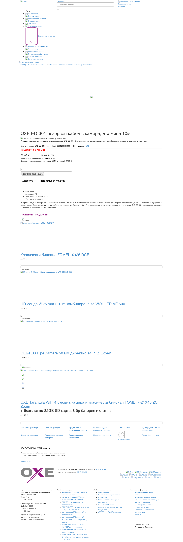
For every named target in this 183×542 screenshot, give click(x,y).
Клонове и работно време (145, 497)
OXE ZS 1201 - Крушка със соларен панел (73, 503)
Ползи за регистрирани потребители (144, 510)
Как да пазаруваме (142, 502)
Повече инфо (26, 461)
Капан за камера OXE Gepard (74, 497)
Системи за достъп (35, 48)
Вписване (124, 1)
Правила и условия (143, 507)
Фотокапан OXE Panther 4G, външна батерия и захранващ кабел (74, 519)
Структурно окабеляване (38, 54)
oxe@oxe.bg (62, 1)
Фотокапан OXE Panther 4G (73, 499)
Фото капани (33, 13)
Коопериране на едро (144, 492)
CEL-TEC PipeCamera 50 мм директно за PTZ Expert (66, 353)
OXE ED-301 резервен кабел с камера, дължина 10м (70, 64)
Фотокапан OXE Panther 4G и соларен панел (74, 513)
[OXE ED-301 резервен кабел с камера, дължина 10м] (91, 97)
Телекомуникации (35, 56)
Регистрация (134, 1)
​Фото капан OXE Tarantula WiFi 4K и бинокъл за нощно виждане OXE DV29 (75, 537)
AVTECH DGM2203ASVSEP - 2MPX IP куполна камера (73, 525)
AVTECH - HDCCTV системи (109, 512)
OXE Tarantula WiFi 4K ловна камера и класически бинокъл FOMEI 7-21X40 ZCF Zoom (90, 404)
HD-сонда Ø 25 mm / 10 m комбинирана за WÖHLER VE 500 (73, 303)
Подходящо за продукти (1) (54, 181)
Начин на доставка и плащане (147, 499)
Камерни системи (35, 26)
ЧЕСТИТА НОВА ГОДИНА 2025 (35, 448)
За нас (137, 494)
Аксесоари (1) (29, 181)
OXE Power (32, 23)
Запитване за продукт (34, 199)
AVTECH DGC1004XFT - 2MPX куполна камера (74, 493)
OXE (87, 146)
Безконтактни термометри (109, 494)
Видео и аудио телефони (38, 46)
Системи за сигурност (47, 36)
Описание (30, 191)
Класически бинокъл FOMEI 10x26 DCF (55, 254)
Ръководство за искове (144, 504)
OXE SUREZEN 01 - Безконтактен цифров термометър (75, 508)
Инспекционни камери (37, 18)
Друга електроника (35, 59)
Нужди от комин (34, 21)
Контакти (138, 514)
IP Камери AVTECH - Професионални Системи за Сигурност (110, 507)
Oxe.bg (23, 64)
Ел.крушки (102, 497)
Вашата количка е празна (124, 4)
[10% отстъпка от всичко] (91, 62)
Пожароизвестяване (36, 51)
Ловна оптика (33, 16)
